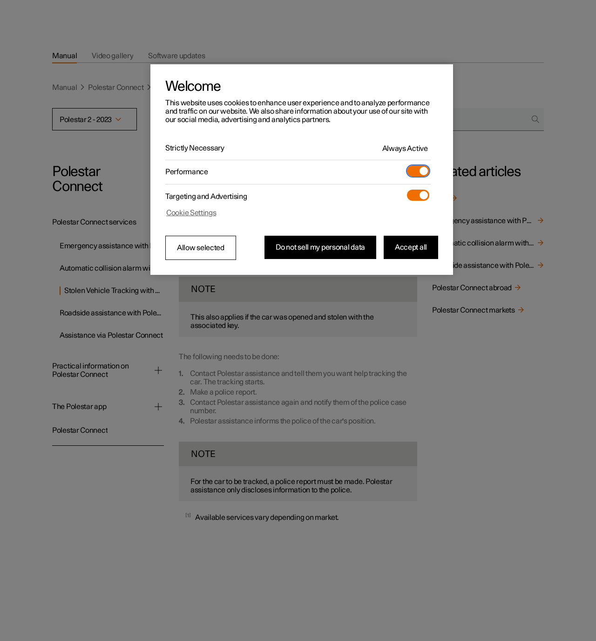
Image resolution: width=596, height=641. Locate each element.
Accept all (411, 247)
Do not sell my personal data (320, 247)
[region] (301, 169)
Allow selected (200, 248)
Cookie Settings (191, 213)
